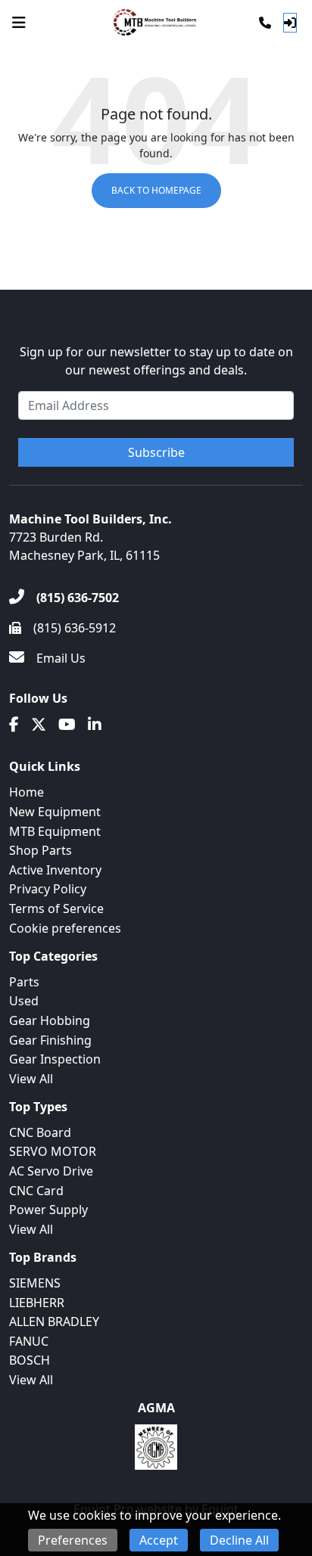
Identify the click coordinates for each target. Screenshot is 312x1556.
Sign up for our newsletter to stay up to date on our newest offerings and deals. (156, 360)
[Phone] (265, 23)
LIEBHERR (36, 1302)
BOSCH (29, 1360)
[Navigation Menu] (19, 22)
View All (31, 1078)
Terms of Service (56, 908)
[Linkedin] (94, 725)
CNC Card (36, 1190)
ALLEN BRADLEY (54, 1321)
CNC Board (40, 1132)
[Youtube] (67, 725)
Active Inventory (55, 870)
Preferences (73, 1540)
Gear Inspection (55, 1059)
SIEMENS (35, 1283)
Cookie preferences (65, 928)
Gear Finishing (50, 1040)
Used (24, 1000)
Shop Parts (40, 850)
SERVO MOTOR (52, 1151)
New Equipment (55, 811)
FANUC (28, 1341)
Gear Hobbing (49, 1020)
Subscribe (156, 452)
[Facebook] (14, 725)
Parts (24, 982)
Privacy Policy (47, 888)
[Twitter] (38, 725)
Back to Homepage (156, 190)
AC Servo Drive (51, 1171)
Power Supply (48, 1209)
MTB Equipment (55, 831)
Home (26, 792)
